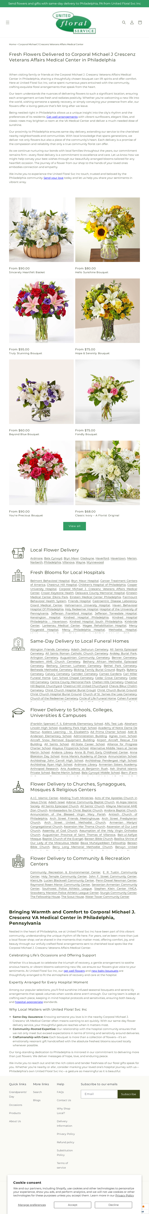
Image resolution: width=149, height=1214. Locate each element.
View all (74, 526)
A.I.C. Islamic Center (44, 798)
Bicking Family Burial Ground (94, 669)
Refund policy (65, 1142)
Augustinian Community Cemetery (84, 657)
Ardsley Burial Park (123, 653)
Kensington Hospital (45, 617)
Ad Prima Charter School (108, 732)
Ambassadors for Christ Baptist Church (75, 810)
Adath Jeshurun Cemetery (89, 649)
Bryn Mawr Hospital (84, 580)
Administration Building (90, 736)
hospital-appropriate (29, 1002)
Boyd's (120, 669)
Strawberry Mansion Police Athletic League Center (64, 892)
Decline (113, 1205)
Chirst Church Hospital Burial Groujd (70, 690)
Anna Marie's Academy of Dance (83, 756)
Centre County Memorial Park (70, 682)
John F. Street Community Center (113, 876)
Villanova (68, 562)
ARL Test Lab (114, 723)
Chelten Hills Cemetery (107, 682)
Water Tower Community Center (107, 896)
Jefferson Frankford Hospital (71, 613)
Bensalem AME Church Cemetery (55, 661)
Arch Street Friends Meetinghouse (74, 818)
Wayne (80, 562)
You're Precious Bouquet (26, 515)
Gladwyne (87, 558)
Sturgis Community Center (118, 892)
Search (37, 1092)
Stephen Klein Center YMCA (115, 888)
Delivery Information (64, 1123)
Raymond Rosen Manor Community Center (60, 884)
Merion (132, 558)
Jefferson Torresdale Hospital (116, 613)
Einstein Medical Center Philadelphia (95, 597)
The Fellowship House (45, 896)
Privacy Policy (124, 1195)
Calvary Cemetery (57, 674)
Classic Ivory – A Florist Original (97, 515)
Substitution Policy (65, 1153)
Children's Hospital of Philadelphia (102, 584)
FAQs (60, 1092)
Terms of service (62, 1165)
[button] (8, 22)
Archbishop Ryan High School (51, 764)
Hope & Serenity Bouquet (92, 353)
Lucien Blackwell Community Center (69, 880)
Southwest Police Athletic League (67, 888)
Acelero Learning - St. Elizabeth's (65, 732)
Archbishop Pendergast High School (111, 760)
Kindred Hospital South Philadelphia (96, 621)
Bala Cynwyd (53, 558)
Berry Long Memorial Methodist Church (82, 847)
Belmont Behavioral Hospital (50, 580)
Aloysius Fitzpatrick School (70, 748)
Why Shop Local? (63, 1111)
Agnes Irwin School (123, 736)
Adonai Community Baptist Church (90, 802)
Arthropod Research (44, 768)
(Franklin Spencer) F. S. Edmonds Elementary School (66, 723)
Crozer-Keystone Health (57, 593)
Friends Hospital (79, 601)
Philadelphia (52, 562)
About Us (15, 1121)
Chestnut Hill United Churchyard (85, 686)
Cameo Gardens (110, 674)
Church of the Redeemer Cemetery (54, 698)
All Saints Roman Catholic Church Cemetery (76, 653)
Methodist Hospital (123, 629)
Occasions (15, 1105)
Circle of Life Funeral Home (97, 698)
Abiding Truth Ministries (76, 798)
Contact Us (64, 1100)
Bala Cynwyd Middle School (101, 772)
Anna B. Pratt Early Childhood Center (101, 752)
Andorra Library (62, 752)
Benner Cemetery (124, 657)
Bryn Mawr (71, 558)
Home (12, 44)
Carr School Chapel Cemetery (73, 678)
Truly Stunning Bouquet (25, 353)
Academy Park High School (78, 728)
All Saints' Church (92, 806)
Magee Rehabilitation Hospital (104, 625)
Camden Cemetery (84, 674)
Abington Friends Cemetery (49, 649)
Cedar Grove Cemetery (111, 678)
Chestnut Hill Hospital (62, 584)
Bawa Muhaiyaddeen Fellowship (103, 843)
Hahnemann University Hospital (87, 605)
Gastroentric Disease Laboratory (114, 601)
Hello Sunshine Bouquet (91, 272)
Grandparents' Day (18, 1094)
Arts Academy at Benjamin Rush (84, 768)
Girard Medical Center (46, 605)
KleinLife (36, 880)
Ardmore (36, 558)
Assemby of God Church (59, 830)
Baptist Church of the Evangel (62, 838)
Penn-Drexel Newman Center (116, 880)
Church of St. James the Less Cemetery (110, 694)
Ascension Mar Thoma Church (84, 826)
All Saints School (56, 744)
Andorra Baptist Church (120, 810)
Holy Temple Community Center (64, 876)
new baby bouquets (104, 971)
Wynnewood (95, 562)
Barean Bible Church (98, 838)
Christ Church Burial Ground (117, 690)
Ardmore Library (85, 764)
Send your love (53, 178)
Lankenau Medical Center (61, 625)
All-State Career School (88, 744)
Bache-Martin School (65, 772)
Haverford (102, 558)
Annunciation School (122, 756)
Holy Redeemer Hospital (81, 609)
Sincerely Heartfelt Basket (27, 272)
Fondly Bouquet (86, 434)
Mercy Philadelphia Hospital (83, 629)
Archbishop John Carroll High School (56, 760)
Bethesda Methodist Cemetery (51, 669)
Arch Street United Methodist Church (75, 822)
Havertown (118, 558)
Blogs (37, 1100)
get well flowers (74, 971)
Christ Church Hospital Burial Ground (55, 694)
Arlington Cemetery (44, 657)
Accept (72, 1205)
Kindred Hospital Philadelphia (86, 617)
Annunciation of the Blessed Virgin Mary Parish (68, 814)
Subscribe (128, 1094)
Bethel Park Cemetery (120, 665)
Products (15, 1113)
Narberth (36, 562)
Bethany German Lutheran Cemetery (73, 665)
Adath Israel (56, 802)
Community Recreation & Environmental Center (65, 872)
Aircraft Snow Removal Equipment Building (62, 740)
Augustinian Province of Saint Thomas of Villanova (79, 834)
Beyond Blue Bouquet (24, 434)
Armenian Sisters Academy (118, 764)
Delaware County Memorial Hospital (100, 593)
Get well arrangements (62, 116)
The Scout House (72, 896)
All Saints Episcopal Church (60, 806)
